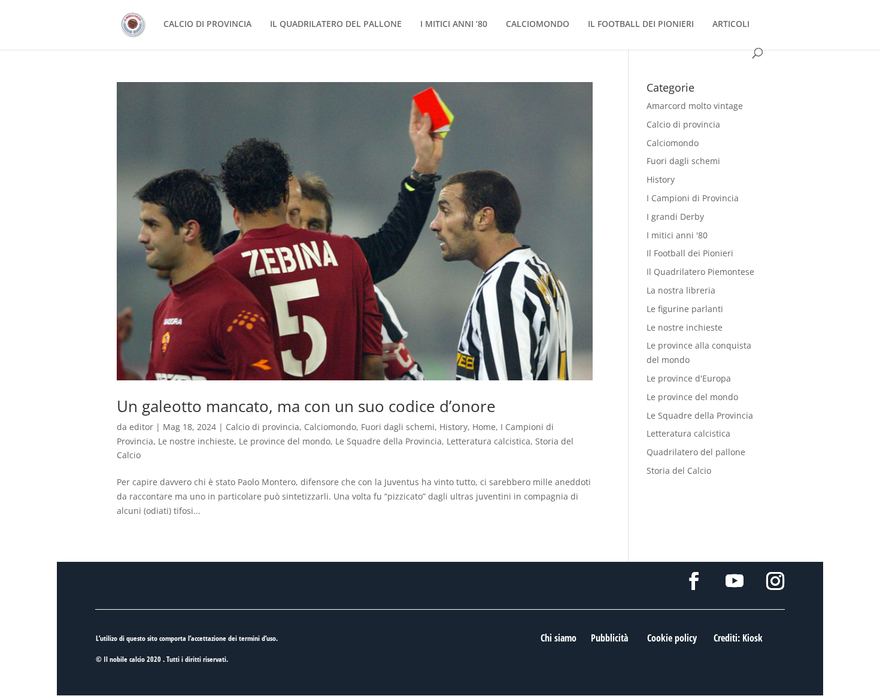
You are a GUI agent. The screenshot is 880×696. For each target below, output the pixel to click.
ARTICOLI (730, 24)
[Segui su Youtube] (734, 581)
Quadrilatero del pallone (696, 452)
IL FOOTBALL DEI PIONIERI (641, 24)
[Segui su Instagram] (775, 581)
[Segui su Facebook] (694, 581)
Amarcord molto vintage (695, 105)
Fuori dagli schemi (398, 426)
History (453, 426)
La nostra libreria (681, 290)
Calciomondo (330, 426)
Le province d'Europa (689, 378)
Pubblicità (609, 637)
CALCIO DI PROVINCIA (207, 24)
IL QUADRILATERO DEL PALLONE (336, 24)
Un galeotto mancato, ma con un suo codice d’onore (306, 406)
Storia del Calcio (679, 470)
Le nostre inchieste (196, 441)
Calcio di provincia (262, 426)
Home (484, 426)
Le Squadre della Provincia (388, 441)
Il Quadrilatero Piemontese (700, 271)
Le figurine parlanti (685, 308)
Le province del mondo (284, 441)
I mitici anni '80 (677, 235)
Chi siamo (558, 637)
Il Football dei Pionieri (690, 253)
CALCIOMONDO (537, 24)
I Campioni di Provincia (693, 198)
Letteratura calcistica (488, 441)
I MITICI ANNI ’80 (453, 24)
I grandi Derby (675, 216)
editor (141, 426)
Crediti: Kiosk (738, 637)
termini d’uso (257, 638)
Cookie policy (672, 637)
